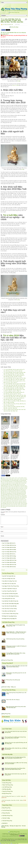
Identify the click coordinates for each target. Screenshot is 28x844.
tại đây (18, 81)
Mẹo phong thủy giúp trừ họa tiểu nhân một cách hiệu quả (16, 707)
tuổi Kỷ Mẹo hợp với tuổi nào (19, 494)
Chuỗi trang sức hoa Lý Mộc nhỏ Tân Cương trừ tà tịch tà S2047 (16, 763)
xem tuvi (4, 507)
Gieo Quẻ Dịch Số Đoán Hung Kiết (10, 593)
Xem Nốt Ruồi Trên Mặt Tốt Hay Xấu (10, 601)
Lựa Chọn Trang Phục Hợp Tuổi (9, 591)
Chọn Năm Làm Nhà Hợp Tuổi (9, 611)
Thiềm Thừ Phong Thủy (7, 784)
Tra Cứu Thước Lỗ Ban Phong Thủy (10, 613)
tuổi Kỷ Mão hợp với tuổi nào (8, 494)
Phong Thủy (7, 807)
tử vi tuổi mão (20, 488)
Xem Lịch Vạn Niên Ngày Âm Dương (10, 596)
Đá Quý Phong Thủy (6, 793)
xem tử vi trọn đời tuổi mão (10, 506)
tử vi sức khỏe (10, 485)
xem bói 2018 (16, 499)
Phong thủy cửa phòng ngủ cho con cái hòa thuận (16, 673)
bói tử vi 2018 (8, 477)
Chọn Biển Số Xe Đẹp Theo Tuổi (9, 581)
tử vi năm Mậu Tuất (14, 484)
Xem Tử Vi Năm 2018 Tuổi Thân (9, 560)
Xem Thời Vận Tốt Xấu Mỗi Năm (9, 606)
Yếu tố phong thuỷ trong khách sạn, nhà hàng (16, 693)
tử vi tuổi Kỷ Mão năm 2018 (12, 488)
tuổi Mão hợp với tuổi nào (6, 495)
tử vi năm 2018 (23, 483)
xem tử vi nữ (11, 503)
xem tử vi (20, 501)
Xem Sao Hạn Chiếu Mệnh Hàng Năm (10, 603)
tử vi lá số (12, 483)
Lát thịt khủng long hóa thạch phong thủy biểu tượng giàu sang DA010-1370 (15, 758)
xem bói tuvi (8, 501)
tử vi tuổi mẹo (21, 489)
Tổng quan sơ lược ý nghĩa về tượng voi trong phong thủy (16, 646)
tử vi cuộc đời (7, 483)
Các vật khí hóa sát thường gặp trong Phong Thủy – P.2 (15, 625)
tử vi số (20, 484)
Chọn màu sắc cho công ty (13, 699)
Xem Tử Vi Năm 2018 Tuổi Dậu (9, 562)
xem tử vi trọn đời (13, 504)
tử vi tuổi (20, 486)
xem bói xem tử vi (15, 501)
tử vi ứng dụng (8, 493)
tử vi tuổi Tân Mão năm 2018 (12, 492)
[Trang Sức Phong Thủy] (7, 660)
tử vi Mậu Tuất (17, 483)
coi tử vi (15, 477)
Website (2, 535)
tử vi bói (24, 481)
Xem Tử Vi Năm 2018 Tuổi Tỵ (8, 553)
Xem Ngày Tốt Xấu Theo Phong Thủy (10, 586)
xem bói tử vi (21, 499)
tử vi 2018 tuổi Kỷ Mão (14, 480)
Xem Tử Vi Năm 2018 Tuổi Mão (9, 549)
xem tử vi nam (11, 502)
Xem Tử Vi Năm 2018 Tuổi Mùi (9, 558)
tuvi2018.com (6, 499)
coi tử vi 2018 (20, 477)
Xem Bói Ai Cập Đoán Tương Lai (9, 588)
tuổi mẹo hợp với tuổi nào (16, 495)
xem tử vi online (17, 503)
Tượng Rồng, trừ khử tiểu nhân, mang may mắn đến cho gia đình (15, 653)
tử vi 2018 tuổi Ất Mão (5, 480)
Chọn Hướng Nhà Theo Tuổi (8, 598)
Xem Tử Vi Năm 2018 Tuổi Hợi (9, 566)
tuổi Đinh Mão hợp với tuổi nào (12, 498)
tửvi (19, 498)
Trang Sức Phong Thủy (7, 791)
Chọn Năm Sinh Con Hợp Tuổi (9, 583)
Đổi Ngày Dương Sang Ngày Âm (9, 618)
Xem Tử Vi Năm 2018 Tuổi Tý (8, 543)
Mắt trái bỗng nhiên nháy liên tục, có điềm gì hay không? (16, 749)
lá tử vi (18, 479)
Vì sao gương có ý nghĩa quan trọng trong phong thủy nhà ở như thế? (15, 737)
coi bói (12, 477)
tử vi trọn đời (22, 485)
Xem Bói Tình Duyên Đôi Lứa (8, 576)
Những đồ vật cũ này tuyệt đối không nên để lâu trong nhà (16, 743)
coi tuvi (15, 479)
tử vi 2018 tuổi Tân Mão (7, 481)
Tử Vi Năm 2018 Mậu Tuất (8, 24)
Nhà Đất (4, 823)
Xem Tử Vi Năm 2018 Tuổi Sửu (9, 545)
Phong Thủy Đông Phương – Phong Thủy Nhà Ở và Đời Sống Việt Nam (16, 834)
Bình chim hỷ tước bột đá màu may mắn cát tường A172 (15, 774)
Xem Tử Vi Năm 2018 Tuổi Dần (9, 547)
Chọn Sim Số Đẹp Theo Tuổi (8, 578)
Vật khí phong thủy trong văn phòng (15, 638)
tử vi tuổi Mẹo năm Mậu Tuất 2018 (13, 490)
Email (2, 531)
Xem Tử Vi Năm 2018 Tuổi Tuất (9, 564)
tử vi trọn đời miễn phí (14, 486)
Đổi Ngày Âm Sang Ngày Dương (9, 616)
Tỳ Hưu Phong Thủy (6, 782)
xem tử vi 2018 (15, 85)
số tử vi (21, 479)
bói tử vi (3, 477)
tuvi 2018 (22, 498)
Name (2, 526)
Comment (3, 514)
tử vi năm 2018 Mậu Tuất (5, 484)
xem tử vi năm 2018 (19, 502)
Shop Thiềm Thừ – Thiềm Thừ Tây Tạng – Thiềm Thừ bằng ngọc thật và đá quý (16, 632)
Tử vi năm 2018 (11, 335)
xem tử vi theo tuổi (6, 504)
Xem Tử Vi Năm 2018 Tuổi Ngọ (9, 556)
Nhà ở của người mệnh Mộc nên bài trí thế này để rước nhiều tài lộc (16, 666)
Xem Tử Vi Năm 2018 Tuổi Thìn (9, 551)
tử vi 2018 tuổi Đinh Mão (17, 481)
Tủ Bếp (8, 818)
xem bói (11, 499)
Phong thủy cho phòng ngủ (13, 679)
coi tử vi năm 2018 (9, 479)
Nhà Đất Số (7, 716)
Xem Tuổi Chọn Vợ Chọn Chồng (9, 608)
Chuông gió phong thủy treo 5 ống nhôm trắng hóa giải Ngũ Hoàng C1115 (15, 769)
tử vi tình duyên (16, 485)
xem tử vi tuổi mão (19, 506)
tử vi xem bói (13, 493)
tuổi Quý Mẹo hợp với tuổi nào (13, 497)
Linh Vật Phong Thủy (7, 787)
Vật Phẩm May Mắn (6, 789)
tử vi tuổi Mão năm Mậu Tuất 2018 (11, 489)
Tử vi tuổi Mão (10, 215)
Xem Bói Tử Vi (11, 838)
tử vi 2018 (25, 479)
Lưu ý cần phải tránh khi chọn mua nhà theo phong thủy (16, 732)
